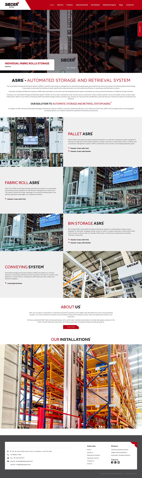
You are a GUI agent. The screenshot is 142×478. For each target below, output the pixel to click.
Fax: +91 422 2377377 (17, 458)
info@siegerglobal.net (23, 464)
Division (89, 463)
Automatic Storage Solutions (120, 455)
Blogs (121, 5)
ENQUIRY (140, 29)
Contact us (90, 461)
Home (52, 5)
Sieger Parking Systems (119, 452)
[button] (67, 67)
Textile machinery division (119, 449)
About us (90, 452)
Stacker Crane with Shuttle (81, 151)
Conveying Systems (14, 283)
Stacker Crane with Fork (80, 148)
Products (70, 5)
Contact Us (130, 5)
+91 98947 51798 (15, 454)
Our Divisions (95, 5)
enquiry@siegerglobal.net (24, 461)
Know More (71, 327)
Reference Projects (109, 5)
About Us (60, 5)
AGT (135, 473)
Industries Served (82, 5)
